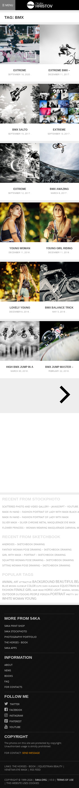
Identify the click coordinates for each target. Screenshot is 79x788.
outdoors (22, 594)
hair (34, 589)
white (7, 598)
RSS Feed (35, 769)
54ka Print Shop (14, 625)
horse (48, 590)
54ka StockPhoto (15, 631)
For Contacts (13, 687)
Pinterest (15, 721)
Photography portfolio (20, 636)
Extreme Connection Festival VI (20, 70)
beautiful (65, 581)
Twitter (14, 704)
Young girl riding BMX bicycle (59, 248)
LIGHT (57, 589)
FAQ (6, 681)
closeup (21, 586)
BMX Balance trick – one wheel (59, 307)
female (19, 590)
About (8, 664)
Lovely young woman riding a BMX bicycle (19, 307)
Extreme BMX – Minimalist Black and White (59, 70)
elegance (53, 586)
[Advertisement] (39, 452)
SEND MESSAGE (31, 752)
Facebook (15, 709)
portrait (57, 594)
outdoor (8, 594)
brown (12, 586)
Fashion (7, 589)
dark (45, 586)
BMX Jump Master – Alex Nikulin (59, 367)
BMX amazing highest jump (59, 189)
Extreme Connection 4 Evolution (59, 129)
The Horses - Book (16, 642)
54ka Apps (10, 647)
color (31, 586)
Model (75, 589)
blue (5, 586)
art (16, 582)
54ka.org (41, 779)
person (45, 594)
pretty (70, 594)
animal (7, 582)
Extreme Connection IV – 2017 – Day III (19, 189)
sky (76, 594)
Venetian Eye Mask (15, 769)
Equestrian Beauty (50, 766)
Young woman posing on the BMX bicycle (19, 248)
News (7, 670)
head (41, 590)
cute (39, 586)
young (30, 598)
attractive (25, 582)
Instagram (16, 715)
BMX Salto (19, 129)
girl (28, 590)
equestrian (68, 586)
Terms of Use (65, 779)
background (43, 582)
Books (8, 676)
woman (18, 599)
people (35, 594)
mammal (66, 590)
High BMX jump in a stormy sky (19, 367)
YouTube (14, 727)
